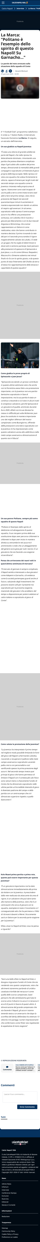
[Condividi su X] (10, 71)
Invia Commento (27, 1107)
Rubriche (5, 1199)
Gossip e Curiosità (8, 1205)
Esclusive (5, 1196)
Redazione (6, 1216)
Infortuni (5, 1187)
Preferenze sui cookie (10, 1237)
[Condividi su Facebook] (6, 71)
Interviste (20, 8)
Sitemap (5, 1228)
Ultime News (6, 1184)
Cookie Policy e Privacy (10, 1234)
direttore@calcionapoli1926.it (24, 1170)
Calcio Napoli (7, 8)
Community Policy (8, 1231)
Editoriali (5, 1202)
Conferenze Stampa (9, 1193)
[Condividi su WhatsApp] (2, 71)
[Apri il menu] (3, 2)
